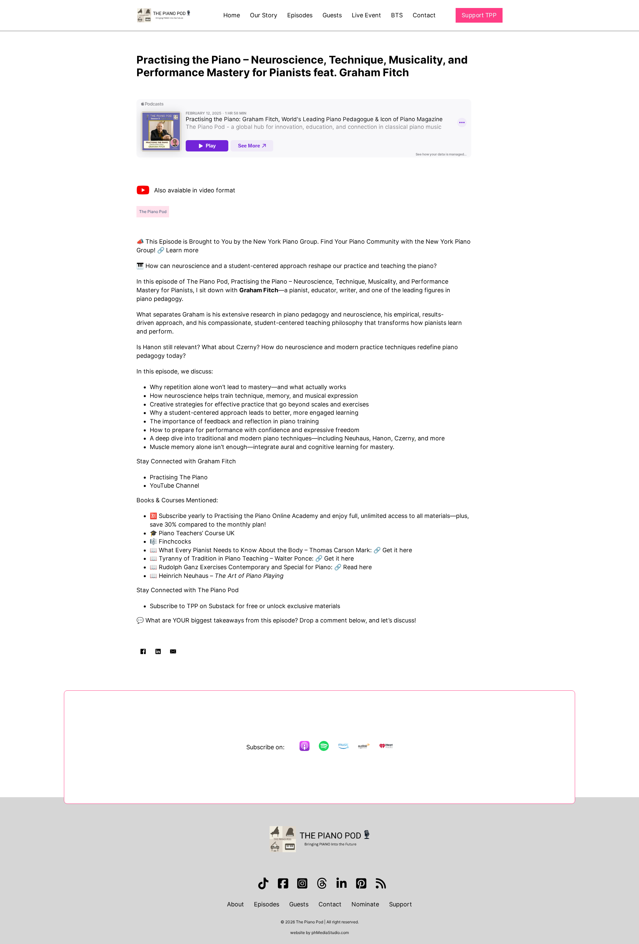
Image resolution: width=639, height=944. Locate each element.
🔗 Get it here (392, 550)
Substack (222, 605)
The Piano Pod (152, 211)
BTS (397, 15)
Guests (332, 15)
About (235, 904)
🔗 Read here (352, 567)
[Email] (173, 651)
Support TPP (479, 15)
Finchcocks (175, 541)
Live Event (366, 15)
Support (400, 904)
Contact (424, 15)
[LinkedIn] (158, 651)
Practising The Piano (179, 477)
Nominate (365, 904)
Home (231, 15)
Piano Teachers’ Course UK (196, 533)
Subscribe (173, 515)
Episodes (300, 15)
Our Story (263, 15)
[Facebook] (143, 651)
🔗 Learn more (177, 250)
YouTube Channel (174, 485)
